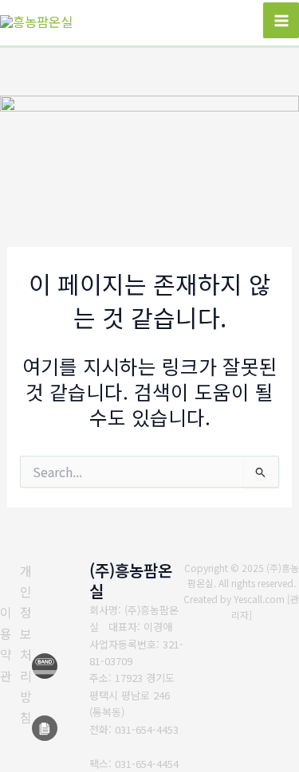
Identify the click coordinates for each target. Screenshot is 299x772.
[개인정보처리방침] (26, 644)
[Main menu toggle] (281, 20)
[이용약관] (6, 644)
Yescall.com (259, 598)
